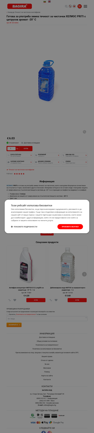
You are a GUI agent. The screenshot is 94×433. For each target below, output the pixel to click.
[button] (24, 226)
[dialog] (47, 216)
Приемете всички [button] (70, 227)
